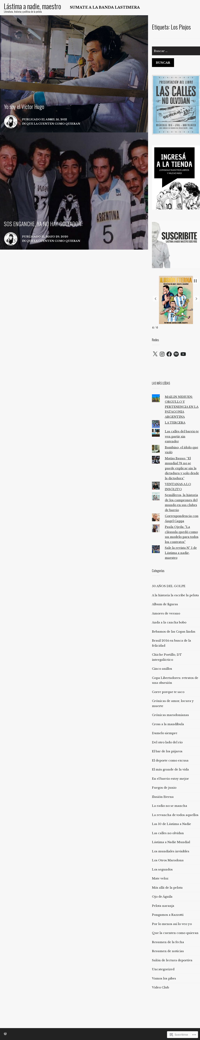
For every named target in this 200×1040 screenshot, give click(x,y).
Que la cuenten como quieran (175, 933)
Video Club (160, 987)
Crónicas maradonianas (170, 715)
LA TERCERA (175, 422)
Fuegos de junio (164, 787)
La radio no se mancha (169, 806)
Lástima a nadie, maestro (32, 6)
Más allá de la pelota (167, 887)
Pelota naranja (163, 906)
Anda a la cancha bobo (169, 622)
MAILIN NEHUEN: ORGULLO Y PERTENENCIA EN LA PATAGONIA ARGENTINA (181, 407)
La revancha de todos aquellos (175, 815)
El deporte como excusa (170, 760)
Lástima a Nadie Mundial (171, 842)
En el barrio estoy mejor (170, 778)
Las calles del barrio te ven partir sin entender (182, 436)
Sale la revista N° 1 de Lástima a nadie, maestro (181, 553)
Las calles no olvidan (168, 833)
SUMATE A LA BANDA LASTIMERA (105, 7)
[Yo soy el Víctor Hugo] (74, 73)
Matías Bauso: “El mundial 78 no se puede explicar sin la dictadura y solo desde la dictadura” (182, 468)
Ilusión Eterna (163, 797)
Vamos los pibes (164, 978)
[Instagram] (162, 354)
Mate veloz (160, 878)
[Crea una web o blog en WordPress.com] (5, 1034)
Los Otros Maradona (168, 860)
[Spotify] (176, 354)
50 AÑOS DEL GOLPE (168, 586)
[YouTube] (183, 354)
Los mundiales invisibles (170, 851)
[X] (155, 354)
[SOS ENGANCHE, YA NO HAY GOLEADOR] (74, 191)
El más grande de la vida (170, 769)
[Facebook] (169, 354)
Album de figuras (165, 604)
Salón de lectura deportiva (172, 960)
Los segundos (162, 869)
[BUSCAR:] (176, 52)
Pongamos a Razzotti (167, 915)
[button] (155, 299)
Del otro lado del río (167, 742)
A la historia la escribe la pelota (175, 595)
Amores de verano (166, 613)
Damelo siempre (164, 733)
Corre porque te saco (168, 692)
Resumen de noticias (168, 951)
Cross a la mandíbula (168, 724)
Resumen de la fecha (168, 942)
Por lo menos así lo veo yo (172, 924)
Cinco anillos (162, 668)
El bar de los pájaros (167, 751)
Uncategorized (163, 969)
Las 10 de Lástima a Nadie (171, 824)
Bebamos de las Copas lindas (173, 631)
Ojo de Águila (162, 896)
